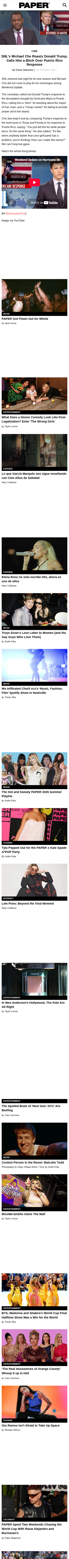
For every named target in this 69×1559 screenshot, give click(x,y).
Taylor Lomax (11, 426)
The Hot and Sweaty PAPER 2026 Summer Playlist (32, 794)
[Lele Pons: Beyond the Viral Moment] (34, 880)
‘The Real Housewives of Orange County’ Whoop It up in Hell (31, 1371)
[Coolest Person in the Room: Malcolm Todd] (34, 1139)
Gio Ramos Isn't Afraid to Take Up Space (31, 1425)
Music (6, 314)
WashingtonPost (15, 213)
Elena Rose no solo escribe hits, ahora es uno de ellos (31, 579)
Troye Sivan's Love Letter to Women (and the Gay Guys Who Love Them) (34, 635)
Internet (8, 898)
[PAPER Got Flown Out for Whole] (34, 295)
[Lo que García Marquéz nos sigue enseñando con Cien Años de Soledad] (34, 450)
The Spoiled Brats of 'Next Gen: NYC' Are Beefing (31, 1108)
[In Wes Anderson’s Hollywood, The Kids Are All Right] (34, 979)
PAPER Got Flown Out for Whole (25, 318)
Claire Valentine (24, 70)
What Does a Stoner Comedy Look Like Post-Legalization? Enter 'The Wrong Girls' (34, 419)
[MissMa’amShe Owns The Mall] (34, 1190)
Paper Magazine (12, 1538)
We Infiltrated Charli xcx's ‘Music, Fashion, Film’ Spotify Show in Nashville (32, 690)
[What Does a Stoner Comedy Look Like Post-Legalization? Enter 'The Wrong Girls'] (34, 393)
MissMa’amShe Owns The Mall (23, 1214)
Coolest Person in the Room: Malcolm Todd (33, 1162)
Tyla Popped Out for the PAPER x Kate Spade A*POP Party (34, 850)
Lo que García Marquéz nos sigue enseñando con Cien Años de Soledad (34, 476)
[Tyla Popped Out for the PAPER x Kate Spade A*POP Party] (34, 824)
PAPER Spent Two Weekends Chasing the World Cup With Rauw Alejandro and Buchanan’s (32, 1529)
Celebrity (9, 1519)
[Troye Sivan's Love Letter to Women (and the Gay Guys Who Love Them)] (34, 609)
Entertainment (11, 412)
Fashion (7, 843)
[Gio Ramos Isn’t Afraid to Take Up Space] (34, 1402)
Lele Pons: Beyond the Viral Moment (28, 903)
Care (34, 51)
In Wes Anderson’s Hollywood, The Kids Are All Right (33, 1005)
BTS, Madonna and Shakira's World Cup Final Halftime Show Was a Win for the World (34, 1315)
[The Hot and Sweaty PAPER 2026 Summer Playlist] (34, 768)
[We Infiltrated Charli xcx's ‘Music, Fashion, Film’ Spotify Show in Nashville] (34, 665)
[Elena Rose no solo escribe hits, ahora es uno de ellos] (34, 553)
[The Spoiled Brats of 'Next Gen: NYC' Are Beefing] (34, 1082)
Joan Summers (12, 1115)
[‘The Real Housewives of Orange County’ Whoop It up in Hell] (34, 1345)
